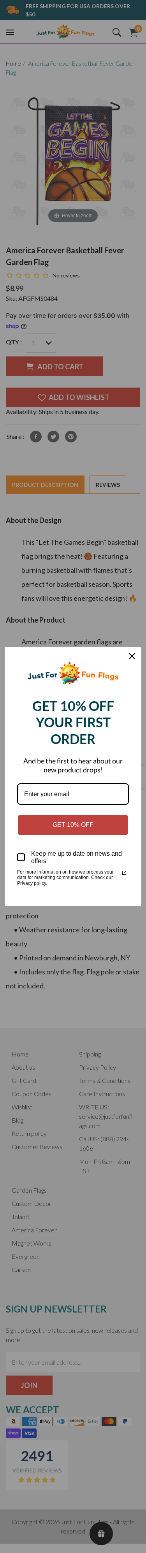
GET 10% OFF (73, 824)
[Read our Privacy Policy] (124, 872)
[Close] (132, 656)
